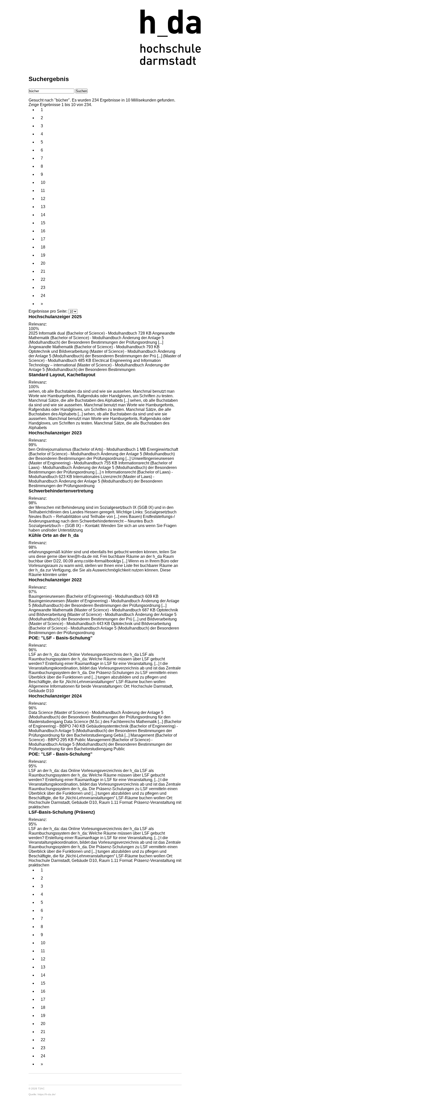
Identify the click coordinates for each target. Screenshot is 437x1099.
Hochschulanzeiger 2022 (55, 579)
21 (43, 271)
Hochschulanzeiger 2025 (55, 316)
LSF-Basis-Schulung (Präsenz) (62, 812)
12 (43, 198)
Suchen (81, 91)
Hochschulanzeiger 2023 (55, 432)
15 (43, 223)
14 (43, 215)
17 (43, 239)
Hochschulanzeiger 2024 (55, 695)
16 (43, 231)
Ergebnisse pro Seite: (48, 311)
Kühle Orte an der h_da (54, 535)
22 (43, 279)
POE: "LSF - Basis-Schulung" (61, 637)
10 (43, 182)
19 (43, 255)
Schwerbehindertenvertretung (61, 490)
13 (43, 207)
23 (43, 287)
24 (43, 295)
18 (43, 247)
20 (43, 263)
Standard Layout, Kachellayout (62, 374)
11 (43, 190)
